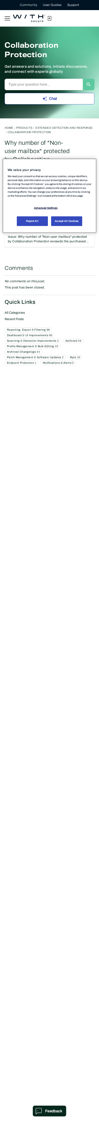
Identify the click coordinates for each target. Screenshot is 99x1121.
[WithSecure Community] (29, 18)
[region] (50, 195)
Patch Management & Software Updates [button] (35, 357)
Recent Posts (14, 319)
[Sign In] (49, 18)
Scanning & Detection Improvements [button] (33, 340)
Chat (53, 99)
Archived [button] (73, 340)
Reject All (32, 221)
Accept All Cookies (67, 221)
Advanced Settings (46, 208)
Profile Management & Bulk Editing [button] (32, 346)
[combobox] (44, 84)
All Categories (15, 312)
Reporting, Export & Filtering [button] (28, 329)
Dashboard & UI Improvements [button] (29, 335)
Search (88, 84)
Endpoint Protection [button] (21, 362)
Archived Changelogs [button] (23, 351)
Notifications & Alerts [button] (58, 362)
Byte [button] (75, 357)
